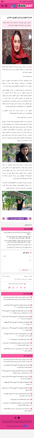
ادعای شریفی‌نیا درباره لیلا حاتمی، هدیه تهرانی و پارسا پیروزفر (17, 233)
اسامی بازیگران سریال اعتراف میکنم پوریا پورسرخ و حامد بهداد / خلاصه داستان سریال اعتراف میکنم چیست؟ (17, 299)
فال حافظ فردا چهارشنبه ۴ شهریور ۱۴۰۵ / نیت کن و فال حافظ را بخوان (17, 329)
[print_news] (9, 287)
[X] (20, 287)
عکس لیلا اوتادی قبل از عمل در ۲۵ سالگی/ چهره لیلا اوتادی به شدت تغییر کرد (18, 335)
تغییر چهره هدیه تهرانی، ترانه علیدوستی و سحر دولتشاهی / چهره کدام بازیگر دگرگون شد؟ (18, 237)
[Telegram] (24, 287)
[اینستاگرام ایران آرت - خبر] (17, 218)
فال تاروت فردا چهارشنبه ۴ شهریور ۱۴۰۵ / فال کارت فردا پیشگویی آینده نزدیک (17, 317)
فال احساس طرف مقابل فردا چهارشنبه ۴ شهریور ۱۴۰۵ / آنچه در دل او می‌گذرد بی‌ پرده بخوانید (17, 312)
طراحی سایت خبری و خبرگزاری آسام (15, 426)
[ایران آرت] (25, 5)
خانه (31, 276)
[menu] (6, 5)
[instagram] (15, 418)
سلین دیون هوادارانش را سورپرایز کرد (19, 339)
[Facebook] (17, 287)
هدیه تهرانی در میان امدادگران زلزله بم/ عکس (19, 244)
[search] (2, 6)
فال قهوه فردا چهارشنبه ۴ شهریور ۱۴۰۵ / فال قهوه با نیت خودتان (18, 323)
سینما (25, 276)
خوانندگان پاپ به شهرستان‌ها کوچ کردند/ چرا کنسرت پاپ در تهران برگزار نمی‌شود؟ (17, 344)
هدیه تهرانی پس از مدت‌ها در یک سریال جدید (19, 247)
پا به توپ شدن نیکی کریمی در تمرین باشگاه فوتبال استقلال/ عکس (18, 350)
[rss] (19, 418)
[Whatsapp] (13, 287)
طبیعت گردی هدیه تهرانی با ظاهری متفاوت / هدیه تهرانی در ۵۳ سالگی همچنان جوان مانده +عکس (17, 241)
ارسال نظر (25, 270)
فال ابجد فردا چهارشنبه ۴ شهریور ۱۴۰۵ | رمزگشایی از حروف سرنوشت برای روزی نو (18, 306)
